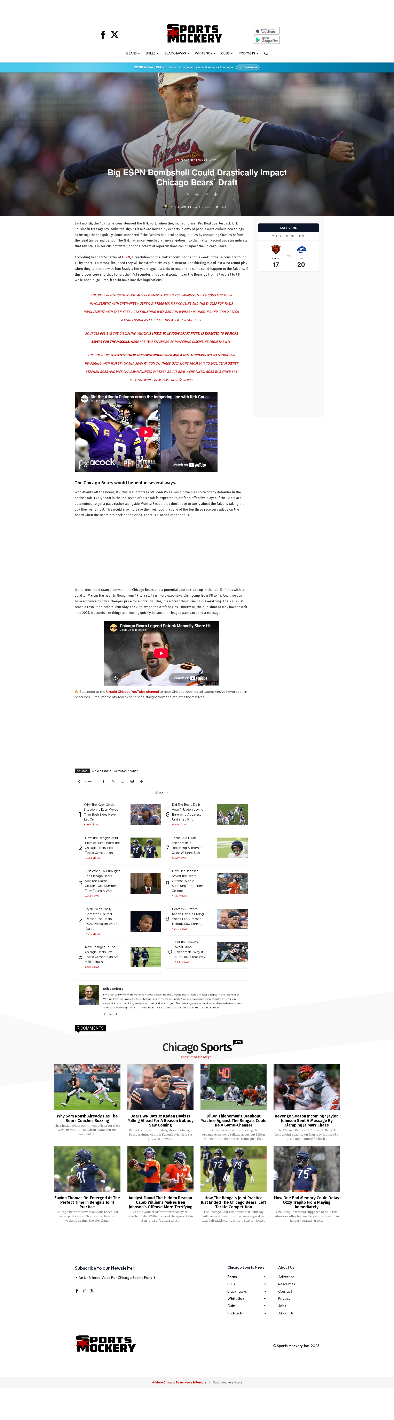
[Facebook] (103, 35)
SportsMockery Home (227, 1382)
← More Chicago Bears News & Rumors (179, 1382)
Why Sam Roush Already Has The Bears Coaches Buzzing (87, 1118)
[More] (216, 194)
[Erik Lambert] (166, 207)
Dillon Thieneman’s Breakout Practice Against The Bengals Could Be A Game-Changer (233, 1121)
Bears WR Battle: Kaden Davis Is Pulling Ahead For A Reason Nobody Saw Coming (160, 1121)
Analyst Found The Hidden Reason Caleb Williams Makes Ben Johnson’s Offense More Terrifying (160, 1202)
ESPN (126, 257)
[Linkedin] (110, 1013)
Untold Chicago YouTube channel (132, 692)
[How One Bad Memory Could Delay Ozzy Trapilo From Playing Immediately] (307, 1169)
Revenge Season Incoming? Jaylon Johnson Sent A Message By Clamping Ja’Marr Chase (307, 1121)
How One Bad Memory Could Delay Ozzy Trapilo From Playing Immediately (306, 1202)
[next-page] (202, 1234)
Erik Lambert (182, 207)
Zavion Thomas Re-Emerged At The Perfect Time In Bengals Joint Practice (87, 1202)
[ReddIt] (197, 194)
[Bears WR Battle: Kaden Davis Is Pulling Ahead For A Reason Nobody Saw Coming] (160, 1087)
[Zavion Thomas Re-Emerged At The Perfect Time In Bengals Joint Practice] (87, 1169)
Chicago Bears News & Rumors (196, 160)
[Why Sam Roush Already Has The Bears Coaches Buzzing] (87, 1087)
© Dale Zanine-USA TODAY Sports (115, 771)
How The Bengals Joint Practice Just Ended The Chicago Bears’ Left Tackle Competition (233, 1202)
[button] (266, 53)
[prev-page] (190, 1234)
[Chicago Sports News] (194, 33)
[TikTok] (84, 1291)
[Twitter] (114, 35)
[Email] (206, 194)
